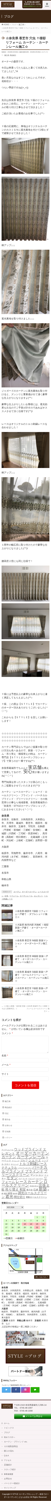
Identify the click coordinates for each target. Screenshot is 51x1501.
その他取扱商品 (11, 1446)
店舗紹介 (8, 1465)
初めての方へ (9, 1437)
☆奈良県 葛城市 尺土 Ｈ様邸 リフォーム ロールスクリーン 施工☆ (37, 1008)
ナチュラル (9, 1167)
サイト (5, 1074)
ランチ (24, 1179)
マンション (37, 1174)
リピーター (39, 1178)
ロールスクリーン (25, 1183)
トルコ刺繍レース (33, 1164)
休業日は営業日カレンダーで (32, 6)
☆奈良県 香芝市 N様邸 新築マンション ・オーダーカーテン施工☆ (31, 943)
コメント (7, 1033)
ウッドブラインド (28, 1149)
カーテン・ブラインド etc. (16, 1442)
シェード (34, 1160)
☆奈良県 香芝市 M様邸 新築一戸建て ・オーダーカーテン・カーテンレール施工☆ (31, 959)
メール (6, 1064)
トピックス (9, 1428)
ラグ (20, 1179)
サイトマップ (10, 1488)
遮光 (9, 1196)
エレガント (38, 896)
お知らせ (8, 1125)
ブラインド (34, 1171)
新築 (43, 1189)
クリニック (16, 1161)
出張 (6, 896)
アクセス (7, 1460)
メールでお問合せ (33, 1416)
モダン (12, 1178)
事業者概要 (8, 1474)
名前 (5, 1055)
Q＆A (6, 1456)
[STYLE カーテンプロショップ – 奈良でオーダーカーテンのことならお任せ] (7, 6)
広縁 (35, 1189)
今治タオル (34, 1186)
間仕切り (19, 1196)
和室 (23, 1189)
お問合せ (8, 1479)
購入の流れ (9, 1451)
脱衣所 (15, 1193)
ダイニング (15, 1164)
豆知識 (7, 1131)
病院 (5, 1193)
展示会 (7, 1119)
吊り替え (12, 1189)
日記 (6, 1113)
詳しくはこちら (41, 1277)
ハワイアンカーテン (25, 1168)
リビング (31, 1179)
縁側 (10, 1193)
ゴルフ (24, 1160)
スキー (7, 1164)
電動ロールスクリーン (36, 1197)
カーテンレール (26, 896)
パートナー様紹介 (12, 1483)
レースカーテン (29, 1182)
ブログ (7, 1432)
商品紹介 (13, 55)
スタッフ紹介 (10, 1469)
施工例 (6, 55)
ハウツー (8, 1138)
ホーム (6, 1423)
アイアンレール (7, 1150)
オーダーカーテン (29, 892)
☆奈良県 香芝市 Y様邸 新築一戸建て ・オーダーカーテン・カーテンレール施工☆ (31, 991)
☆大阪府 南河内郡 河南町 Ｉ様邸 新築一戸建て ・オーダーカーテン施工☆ (31, 928)
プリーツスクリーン (25, 1172)
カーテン (17, 892)
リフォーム (14, 896)
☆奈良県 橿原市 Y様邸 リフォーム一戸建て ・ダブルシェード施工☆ (31, 914)
